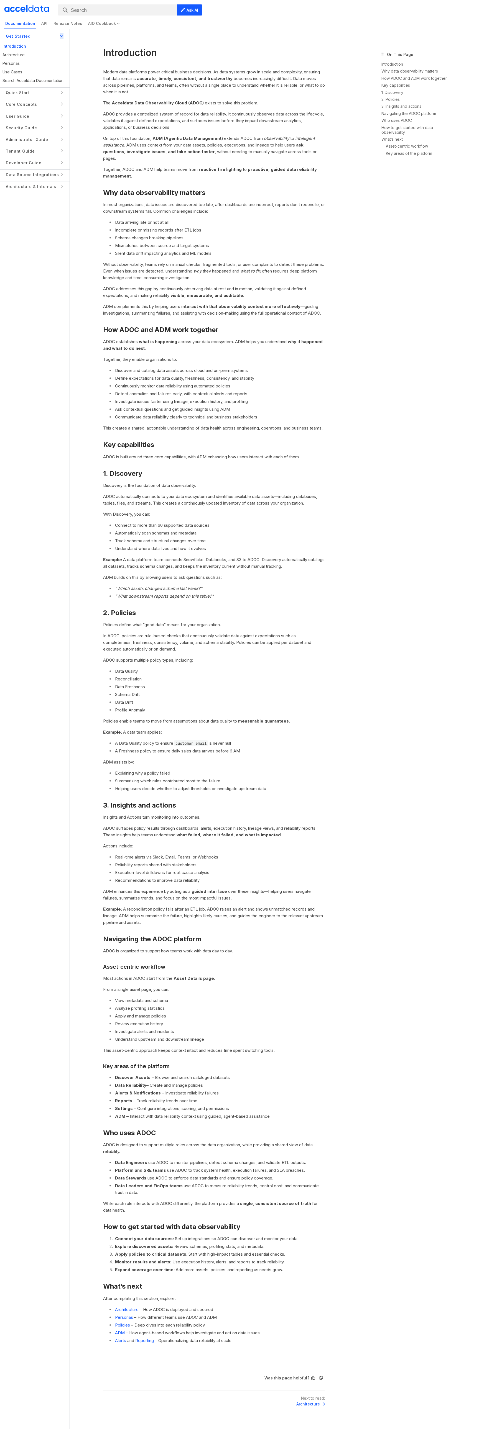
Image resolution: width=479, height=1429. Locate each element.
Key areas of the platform (136, 1066)
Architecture (127, 1309)
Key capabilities (128, 445)
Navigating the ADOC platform (152, 939)
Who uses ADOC (129, 1133)
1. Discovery (122, 473)
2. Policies (119, 613)
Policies (122, 1325)
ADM (120, 1332)
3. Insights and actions (139, 805)
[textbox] (214, 712)
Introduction (392, 64)
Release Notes (67, 23)
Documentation (20, 23)
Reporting (144, 1340)
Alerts (120, 1340)
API (44, 23)
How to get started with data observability (171, 1227)
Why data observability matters (154, 193)
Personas (124, 1317)
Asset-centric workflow (134, 966)
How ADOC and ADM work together (160, 330)
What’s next (122, 1286)
